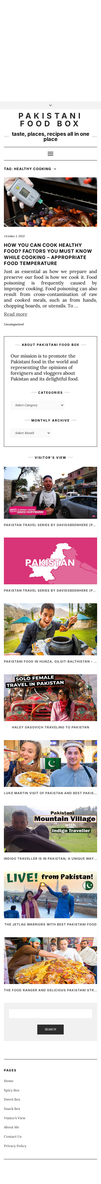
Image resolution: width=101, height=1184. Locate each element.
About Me (11, 1127)
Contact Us (12, 1136)
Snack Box (12, 1109)
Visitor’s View (14, 1118)
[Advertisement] (50, 50)
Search (50, 1029)
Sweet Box (12, 1099)
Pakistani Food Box (50, 119)
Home (8, 1081)
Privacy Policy (15, 1146)
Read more (15, 314)
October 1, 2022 (14, 236)
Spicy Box (11, 1090)
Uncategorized (14, 324)
